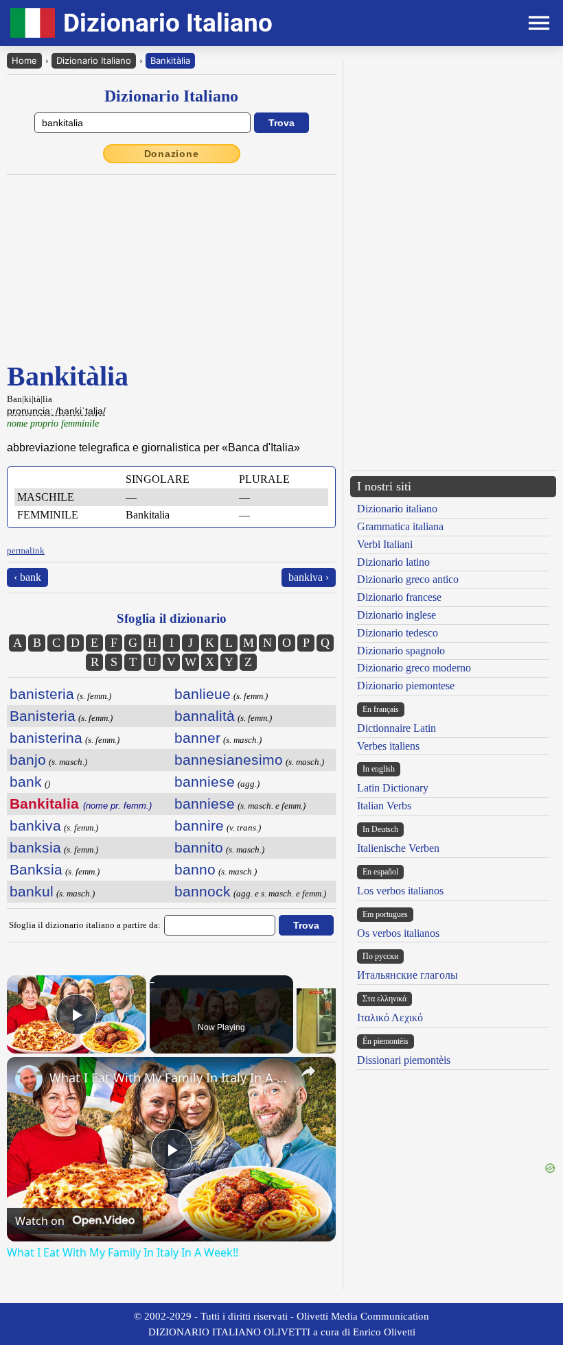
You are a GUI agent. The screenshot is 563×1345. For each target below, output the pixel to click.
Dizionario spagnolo (401, 650)
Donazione (171, 153)
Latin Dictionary (392, 788)
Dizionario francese (399, 597)
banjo (28, 759)
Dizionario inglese (396, 615)
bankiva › (308, 577)
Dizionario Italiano (93, 60)
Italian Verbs (384, 805)
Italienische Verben (398, 848)
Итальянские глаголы (407, 975)
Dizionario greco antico (408, 579)
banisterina (46, 738)
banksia (35, 847)
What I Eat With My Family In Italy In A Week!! (169, 1077)
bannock (202, 891)
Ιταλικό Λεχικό (390, 1017)
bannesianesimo (228, 759)
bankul (32, 891)
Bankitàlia (170, 60)
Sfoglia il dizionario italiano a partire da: (85, 925)
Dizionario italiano (397, 508)
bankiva (35, 825)
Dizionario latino (393, 562)
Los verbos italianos (400, 890)
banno (195, 869)
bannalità (204, 716)
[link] (29, 1079)
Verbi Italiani (385, 544)
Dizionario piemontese (406, 685)
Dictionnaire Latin (396, 728)
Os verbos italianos (398, 933)
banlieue (202, 694)
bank (26, 781)
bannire (199, 825)
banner (197, 738)
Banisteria (43, 716)
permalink (26, 550)
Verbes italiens (388, 746)
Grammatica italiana (400, 526)
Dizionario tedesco (397, 633)
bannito (198, 847)
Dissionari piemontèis (403, 1060)
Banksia (36, 869)
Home (24, 60)
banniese (204, 781)
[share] (308, 1071)
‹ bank (27, 577)
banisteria (42, 694)
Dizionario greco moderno (414, 668)
